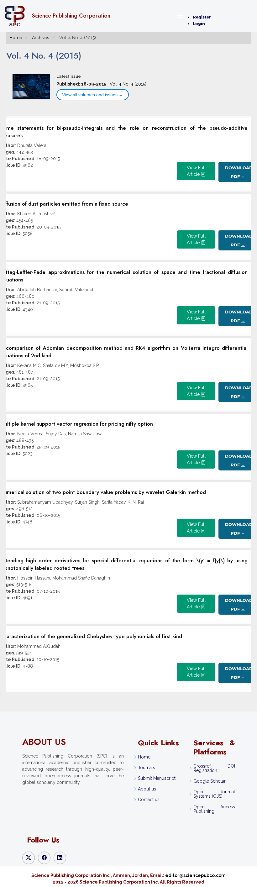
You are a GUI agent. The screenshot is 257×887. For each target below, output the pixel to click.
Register (202, 16)
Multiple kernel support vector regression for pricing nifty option (76, 424)
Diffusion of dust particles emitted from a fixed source (64, 203)
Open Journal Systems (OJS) (214, 794)
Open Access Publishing (214, 809)
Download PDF (238, 172)
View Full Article (196, 171)
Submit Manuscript (157, 778)
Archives (40, 37)
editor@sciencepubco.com (195, 875)
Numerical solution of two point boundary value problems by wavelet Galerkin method (103, 492)
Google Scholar (209, 781)
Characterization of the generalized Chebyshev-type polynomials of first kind (91, 636)
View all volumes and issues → (92, 94)
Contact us (149, 799)
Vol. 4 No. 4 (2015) (128, 84)
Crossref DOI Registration (214, 768)
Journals (146, 767)
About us (147, 789)
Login (199, 23)
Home (15, 37)
